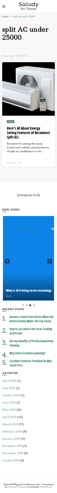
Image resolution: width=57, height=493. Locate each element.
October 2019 (11, 460)
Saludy (29, 4)
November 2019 (12, 453)
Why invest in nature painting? (28, 353)
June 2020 (9, 402)
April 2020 (9, 417)
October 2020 (11, 395)
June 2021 (8, 388)
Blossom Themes (17, 486)
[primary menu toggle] (3, 6)
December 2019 (12, 446)
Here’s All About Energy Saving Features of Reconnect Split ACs (28, 132)
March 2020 (10, 424)
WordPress (46, 486)
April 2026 (9, 381)
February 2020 (12, 431)
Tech (10, 122)
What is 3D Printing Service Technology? (28, 291)
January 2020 (11, 439)
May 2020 (9, 410)
